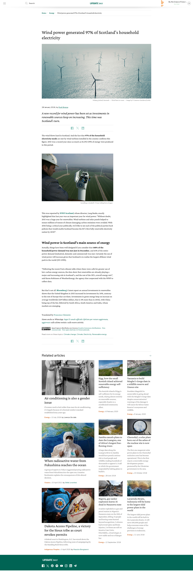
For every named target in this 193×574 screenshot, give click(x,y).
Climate (80, 334)
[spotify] (57, 565)
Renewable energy (99, 334)
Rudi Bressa (63, 107)
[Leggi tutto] (149, 355)
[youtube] (61, 565)
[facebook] (43, 565)
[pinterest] (52, 565)
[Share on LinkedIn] (83, 128)
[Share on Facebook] (72, 128)
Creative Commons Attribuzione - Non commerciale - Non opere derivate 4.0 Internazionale (78, 329)
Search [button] (32, 3)
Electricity (87, 334)
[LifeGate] (96, 3)
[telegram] (75, 565)
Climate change (70, 334)
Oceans (47, 482)
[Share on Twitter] (77, 128)
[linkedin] (70, 565)
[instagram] (66, 565)
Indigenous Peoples (51, 549)
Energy (47, 417)
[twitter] (47, 565)
